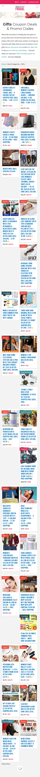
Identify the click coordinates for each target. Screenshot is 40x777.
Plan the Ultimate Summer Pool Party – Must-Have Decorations (28, 637)
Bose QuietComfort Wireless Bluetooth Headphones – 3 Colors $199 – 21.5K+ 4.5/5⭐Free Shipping (27, 517)
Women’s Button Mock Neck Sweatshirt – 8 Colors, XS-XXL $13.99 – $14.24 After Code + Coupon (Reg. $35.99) (9, 748)
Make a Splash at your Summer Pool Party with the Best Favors (10, 314)
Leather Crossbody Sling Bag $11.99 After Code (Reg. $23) (28, 709)
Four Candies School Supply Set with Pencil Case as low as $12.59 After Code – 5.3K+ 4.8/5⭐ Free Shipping (28, 562)
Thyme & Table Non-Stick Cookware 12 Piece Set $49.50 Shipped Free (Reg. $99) (28, 397)
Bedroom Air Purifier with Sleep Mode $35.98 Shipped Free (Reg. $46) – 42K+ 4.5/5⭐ (10, 437)
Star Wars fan (32, 47)
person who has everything (16, 50)
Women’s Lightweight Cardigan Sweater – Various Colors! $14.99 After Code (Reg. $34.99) (10, 560)
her (9, 47)
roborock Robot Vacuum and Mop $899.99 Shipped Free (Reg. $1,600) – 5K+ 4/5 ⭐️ (28, 138)
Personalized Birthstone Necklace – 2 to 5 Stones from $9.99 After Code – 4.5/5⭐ (10, 672)
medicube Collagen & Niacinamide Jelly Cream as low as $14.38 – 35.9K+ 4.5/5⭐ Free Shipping (10, 604)
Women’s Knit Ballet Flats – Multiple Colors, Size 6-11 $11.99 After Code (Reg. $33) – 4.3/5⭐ (28, 672)
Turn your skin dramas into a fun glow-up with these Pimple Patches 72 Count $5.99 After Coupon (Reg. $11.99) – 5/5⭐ (28, 320)
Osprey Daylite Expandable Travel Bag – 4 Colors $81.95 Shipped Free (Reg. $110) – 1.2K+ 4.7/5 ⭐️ (10, 96)
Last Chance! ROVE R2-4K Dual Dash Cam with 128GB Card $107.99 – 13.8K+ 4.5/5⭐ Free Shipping (28, 474)
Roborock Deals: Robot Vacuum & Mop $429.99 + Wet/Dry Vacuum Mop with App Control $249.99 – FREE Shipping (28, 602)
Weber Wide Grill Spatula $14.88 (10, 171)
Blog (17, 2)
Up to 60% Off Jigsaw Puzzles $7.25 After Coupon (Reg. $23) (10, 708)
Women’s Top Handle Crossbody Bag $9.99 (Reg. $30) (28, 360)
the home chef (16, 47)
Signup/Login (33, 2)
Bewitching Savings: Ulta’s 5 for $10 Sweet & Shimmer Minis (28, 742)
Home (4, 64)
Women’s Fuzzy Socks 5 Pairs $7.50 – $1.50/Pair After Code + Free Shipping (10, 138)
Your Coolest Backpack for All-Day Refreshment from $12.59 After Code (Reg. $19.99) (28, 435)
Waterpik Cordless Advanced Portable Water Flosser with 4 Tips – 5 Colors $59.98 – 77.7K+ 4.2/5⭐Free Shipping (9, 517)
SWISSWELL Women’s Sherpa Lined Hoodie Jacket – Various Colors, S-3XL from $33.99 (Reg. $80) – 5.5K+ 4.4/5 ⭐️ (28, 97)
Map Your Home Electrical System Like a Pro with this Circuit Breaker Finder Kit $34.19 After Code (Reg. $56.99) (10, 364)
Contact (23, 2)
